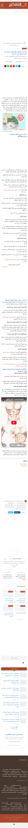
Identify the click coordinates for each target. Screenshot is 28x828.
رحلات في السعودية (15, 771)
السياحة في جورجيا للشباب (12, 788)
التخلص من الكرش (13, 99)
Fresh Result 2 (19, 774)
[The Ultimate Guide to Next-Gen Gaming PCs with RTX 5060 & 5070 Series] (23, 704)
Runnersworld (23, 464)
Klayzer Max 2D (13, 806)
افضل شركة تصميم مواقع (15, 802)
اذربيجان (14, 566)
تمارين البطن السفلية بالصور (10, 506)
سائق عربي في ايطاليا (14, 790)
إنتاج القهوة (14, 776)
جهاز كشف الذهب (18, 804)
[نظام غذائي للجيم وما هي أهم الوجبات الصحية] (8, 607)
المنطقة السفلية (18, 395)
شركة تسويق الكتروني (16, 785)
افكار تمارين (24, 48)
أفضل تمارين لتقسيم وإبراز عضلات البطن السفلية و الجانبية (13, 501)
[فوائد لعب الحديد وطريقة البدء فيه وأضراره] (8, 593)
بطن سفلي (4, 266)
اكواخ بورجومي (20, 792)
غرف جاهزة (12, 787)
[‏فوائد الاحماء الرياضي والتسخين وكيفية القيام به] (20, 593)
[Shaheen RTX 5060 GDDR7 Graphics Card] (23, 682)
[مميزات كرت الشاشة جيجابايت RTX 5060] (23, 689)
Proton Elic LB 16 (12, 774)
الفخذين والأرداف (19, 223)
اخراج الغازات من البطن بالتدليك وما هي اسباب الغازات (7, 576)
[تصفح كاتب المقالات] (14, 553)
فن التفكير (11, 819)
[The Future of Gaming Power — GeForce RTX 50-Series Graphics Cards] (23, 696)
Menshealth (24, 465)
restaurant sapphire (5, 809)
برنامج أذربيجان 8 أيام (7, 776)
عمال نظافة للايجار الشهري (17, 808)
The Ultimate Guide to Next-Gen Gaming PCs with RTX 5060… (11, 705)
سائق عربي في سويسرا (15, 809)
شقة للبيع (21, 806)
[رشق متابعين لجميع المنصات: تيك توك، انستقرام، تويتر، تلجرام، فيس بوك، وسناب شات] (23, 713)
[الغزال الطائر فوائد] (20, 607)
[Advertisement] (14, 26)
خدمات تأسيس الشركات (15, 772)
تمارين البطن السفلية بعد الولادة (21, 508)
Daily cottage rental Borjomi (15, 769)
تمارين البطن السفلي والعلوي (21, 506)
